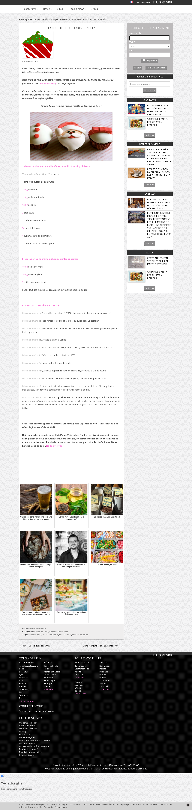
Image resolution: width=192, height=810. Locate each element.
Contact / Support (27, 755)
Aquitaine (48, 677)
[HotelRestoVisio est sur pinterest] (163, 2)
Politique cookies (27, 743)
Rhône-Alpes (50, 680)
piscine (102, 674)
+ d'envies (79, 677)
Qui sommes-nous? (28, 722)
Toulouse (23, 695)
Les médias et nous (28, 728)
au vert (102, 683)
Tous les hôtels (51, 666)
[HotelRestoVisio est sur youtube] (169, 2)
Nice (21, 698)
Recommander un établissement (34, 746)
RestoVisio (63, 631)
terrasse (79, 674)
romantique (80, 666)
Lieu (131, 50)
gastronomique (82, 668)
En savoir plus (60, 807)
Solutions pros (143, 2)
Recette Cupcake (50, 634)
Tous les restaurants (28, 666)
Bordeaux (23, 671)
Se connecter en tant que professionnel (37, 711)
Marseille (23, 677)
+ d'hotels (48, 689)
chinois (78, 687)
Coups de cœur (59, 19)
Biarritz (22, 692)
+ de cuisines (80, 693)
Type (132, 42)
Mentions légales (27, 737)
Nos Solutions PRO (27, 725)
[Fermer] (188, 805)
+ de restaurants (26, 701)
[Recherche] (103, 8)
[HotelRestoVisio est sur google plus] (160, 2)
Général (53, 631)
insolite (78, 671)
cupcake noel (34, 634)
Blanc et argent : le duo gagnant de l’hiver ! (103, 645)
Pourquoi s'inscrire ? (28, 749)
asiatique (79, 685)
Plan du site (24, 734)
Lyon (21, 674)
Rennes (22, 683)
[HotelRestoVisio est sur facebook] (154, 2)
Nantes (22, 686)
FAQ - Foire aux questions (30, 752)
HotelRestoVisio (38, 628)
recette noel (65, 634)
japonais (78, 690)
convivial (103, 686)
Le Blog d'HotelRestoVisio (33, 19)
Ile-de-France (50, 674)
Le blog (22, 731)
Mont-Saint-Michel (52, 671)
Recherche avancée (156, 67)
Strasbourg (24, 689)
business (103, 671)
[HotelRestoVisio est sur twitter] (157, 2)
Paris (21, 668)
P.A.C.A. (47, 686)
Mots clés (135, 33)
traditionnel (104, 680)
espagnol (79, 682)
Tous (133, 46)
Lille (21, 680)
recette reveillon (80, 634)
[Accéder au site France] (131, 2)
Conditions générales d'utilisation (34, 740)
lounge (102, 677)
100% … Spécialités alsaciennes (34, 645)
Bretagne (48, 683)
